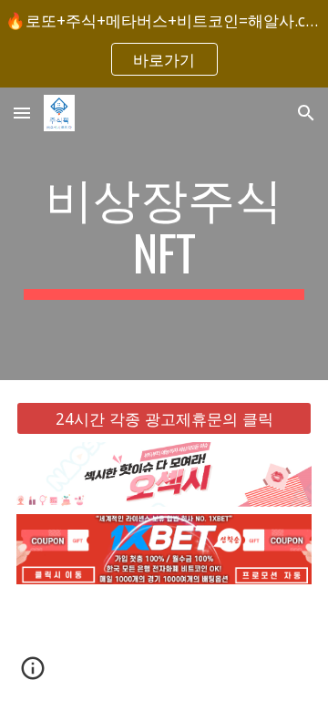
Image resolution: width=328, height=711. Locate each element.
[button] (22, 113)
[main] (164, 233)
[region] (164, 44)
